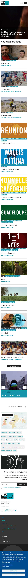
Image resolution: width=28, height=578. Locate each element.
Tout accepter (13, 574)
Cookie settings (5, 566)
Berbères (3, 436)
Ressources (4, 536)
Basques (19, 432)
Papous (18, 443)
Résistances (12, 60)
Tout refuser (13, 570)
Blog (3, 531)
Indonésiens (9, 440)
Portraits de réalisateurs (9, 526)
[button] (3, 387)
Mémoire (18, 138)
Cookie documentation (7, 564)
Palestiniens (11, 443)
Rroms (14, 450)
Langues (13, 138)
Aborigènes (4, 432)
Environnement (4, 302)
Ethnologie (3, 138)
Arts (8, 60)
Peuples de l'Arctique (6, 447)
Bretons (9, 436)
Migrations (23, 138)
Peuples (4, 523)
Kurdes (16, 440)
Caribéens (20, 436)
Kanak (14, 436)
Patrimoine (17, 276)
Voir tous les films (14, 366)
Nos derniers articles (15, 407)
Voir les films (7, 415)
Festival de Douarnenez (9, 529)
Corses (3, 440)
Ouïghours (4, 443)
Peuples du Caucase (6, 450)
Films (3, 520)
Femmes (9, 86)
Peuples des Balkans (19, 447)
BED (3, 517)
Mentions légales (6, 541)
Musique (12, 276)
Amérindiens (12, 432)
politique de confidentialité (15, 487)
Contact (3, 539)
